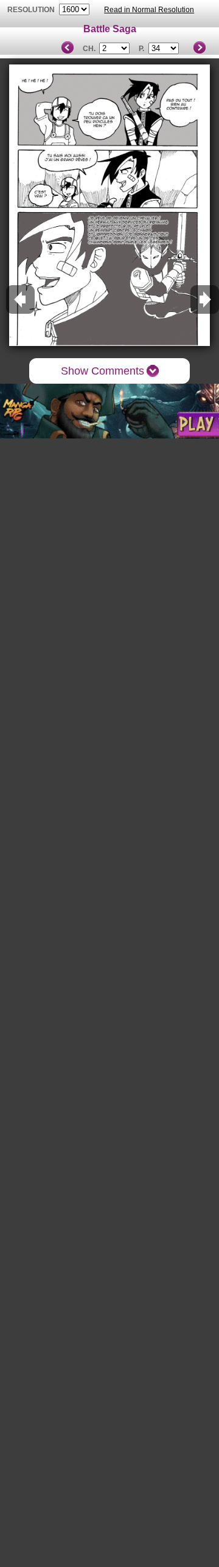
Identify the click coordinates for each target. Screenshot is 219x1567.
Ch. (89, 48)
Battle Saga (109, 29)
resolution (32, 9)
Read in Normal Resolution (149, 9)
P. (141, 48)
